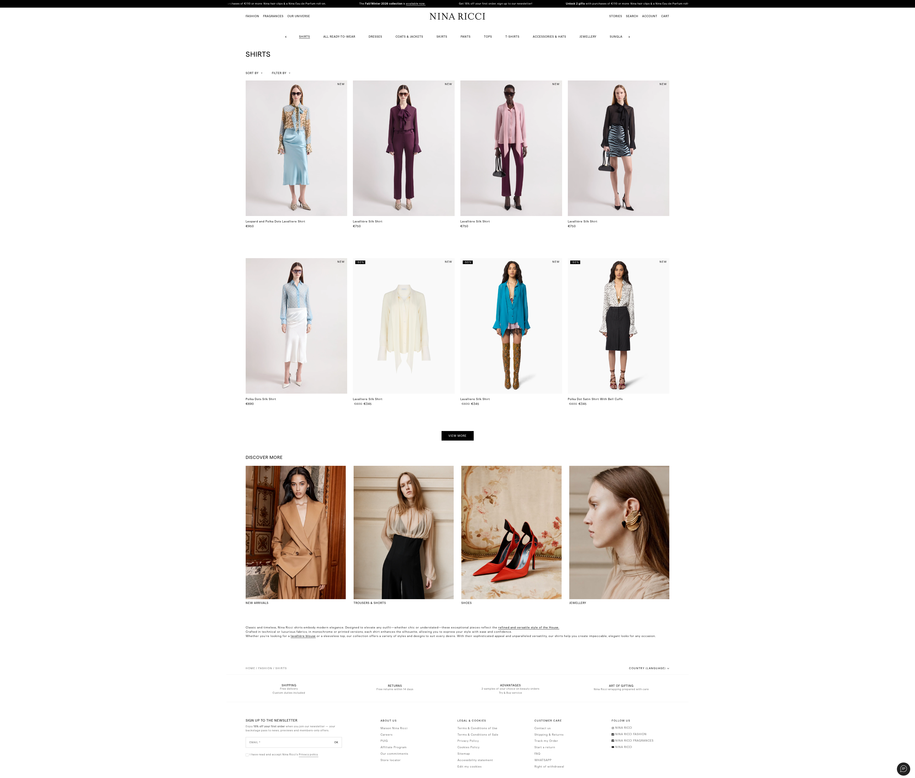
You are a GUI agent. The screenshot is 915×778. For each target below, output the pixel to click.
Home (250, 668)
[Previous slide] (286, 37)
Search (632, 16)
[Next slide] (629, 37)
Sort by (252, 73)
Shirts (281, 668)
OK (336, 742)
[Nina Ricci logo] (457, 16)
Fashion (265, 668)
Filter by (279, 73)
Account (649, 16)
